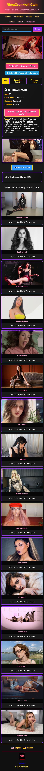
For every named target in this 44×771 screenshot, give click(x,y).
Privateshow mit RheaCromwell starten (22, 113)
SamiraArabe (22, 701)
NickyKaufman (22, 494)
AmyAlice (22, 597)
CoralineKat (22, 356)
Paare (37, 16)
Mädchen (8, 16)
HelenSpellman (22, 528)
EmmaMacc (22, 666)
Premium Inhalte (34, 81)
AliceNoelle (22, 425)
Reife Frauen (18, 16)
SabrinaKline (22, 390)
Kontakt (22, 763)
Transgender (30, 21)
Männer (20, 21)
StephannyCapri (22, 321)
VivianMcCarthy (22, 217)
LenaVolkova (22, 563)
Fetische (29, 16)
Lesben (12, 21)
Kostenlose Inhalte (18, 81)
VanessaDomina (22, 286)
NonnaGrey (22, 632)
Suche (37, 29)
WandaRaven (22, 735)
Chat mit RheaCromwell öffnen (22, 66)
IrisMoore (22, 459)
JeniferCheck (22, 252)
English (18, 748)
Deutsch (29, 748)
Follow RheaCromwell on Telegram (23, 73)
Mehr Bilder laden (22, 167)
